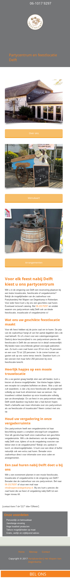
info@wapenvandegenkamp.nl (19, 488)
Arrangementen (33, 262)
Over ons (34, 133)
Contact (46, 551)
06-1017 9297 (40, 3)
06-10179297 (42, 306)
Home (21, 551)
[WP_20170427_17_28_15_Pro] (34, 164)
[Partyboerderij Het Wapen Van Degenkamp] (35, 22)
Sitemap (33, 551)
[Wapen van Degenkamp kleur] (34, 99)
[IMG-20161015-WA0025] (34, 229)
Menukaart (34, 198)
